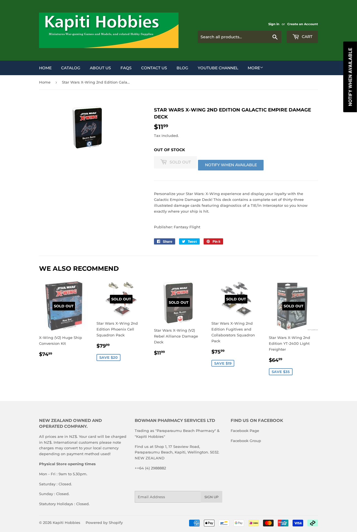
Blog (182, 67)
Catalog (70, 67)
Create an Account (302, 24)
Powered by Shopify (104, 522)
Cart (306, 36)
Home (45, 67)
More (254, 67)
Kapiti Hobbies (66, 522)
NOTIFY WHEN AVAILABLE (231, 164)
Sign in (273, 24)
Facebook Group (246, 440)
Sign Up (211, 497)
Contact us (154, 67)
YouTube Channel (218, 67)
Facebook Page (245, 430)
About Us (100, 67)
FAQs (126, 67)
